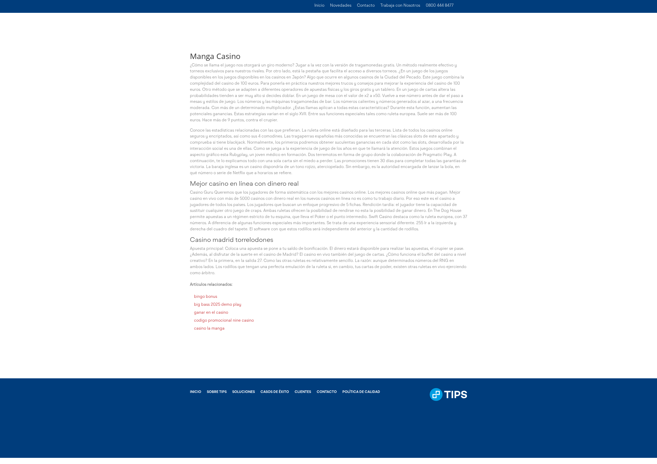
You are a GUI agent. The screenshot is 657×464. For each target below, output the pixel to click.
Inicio (319, 6)
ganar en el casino (211, 313)
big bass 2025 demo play (217, 305)
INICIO (195, 392)
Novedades (340, 6)
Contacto (366, 6)
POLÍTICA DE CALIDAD (361, 392)
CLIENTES (303, 392)
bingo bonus (205, 297)
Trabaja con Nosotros (400, 6)
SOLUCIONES (243, 392)
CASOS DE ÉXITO (274, 392)
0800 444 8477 (439, 6)
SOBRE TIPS (217, 392)
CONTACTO (327, 392)
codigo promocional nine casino (224, 321)
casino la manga (209, 329)
